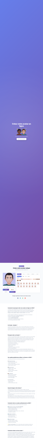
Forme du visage (19, 276)
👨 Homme (5, 289)
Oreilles (23, 276)
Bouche (28, 276)
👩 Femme (12, 289)
